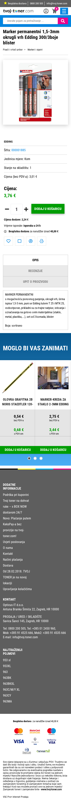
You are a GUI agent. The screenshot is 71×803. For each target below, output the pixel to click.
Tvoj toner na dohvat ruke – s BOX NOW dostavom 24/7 (16, 506)
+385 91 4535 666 (54, 633)
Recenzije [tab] (35, 271)
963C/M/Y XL (11, 689)
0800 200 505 (36, 3)
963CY (7, 695)
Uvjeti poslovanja (14, 542)
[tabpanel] (18, 407)
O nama (8, 548)
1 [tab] (29, 458)
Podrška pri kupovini (16, 495)
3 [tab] (41, 458)
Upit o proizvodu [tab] (35, 282)
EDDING (8, 141)
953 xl (7, 660)
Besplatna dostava (17, 3)
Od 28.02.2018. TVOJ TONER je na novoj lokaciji (16, 577)
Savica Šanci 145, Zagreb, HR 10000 (26, 621)
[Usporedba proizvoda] (19, 241)
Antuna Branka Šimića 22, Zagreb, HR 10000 (31, 609)
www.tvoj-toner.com (51, 789)
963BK (7, 678)
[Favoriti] (8, 241)
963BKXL (9, 684)
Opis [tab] (35, 260)
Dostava (8, 565)
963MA (7, 701)
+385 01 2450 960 (43, 628)
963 (5, 672)
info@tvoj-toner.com (57, 3)
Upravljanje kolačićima (17, 589)
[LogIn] (46, 11)
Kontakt (8, 554)
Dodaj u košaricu (48, 209)
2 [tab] (35, 458)
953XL (7, 666)
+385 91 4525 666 (21, 633)
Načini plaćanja (13, 559)
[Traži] (63, 21)
